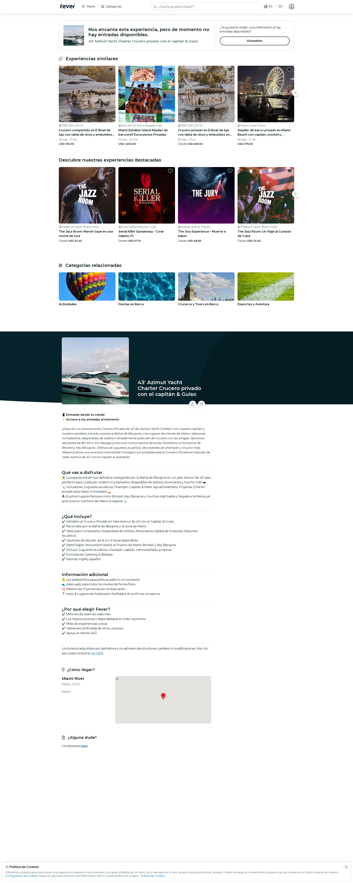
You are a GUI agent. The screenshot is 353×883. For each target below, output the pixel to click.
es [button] (270, 6)
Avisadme (254, 41)
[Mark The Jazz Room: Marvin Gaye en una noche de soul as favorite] (110, 170)
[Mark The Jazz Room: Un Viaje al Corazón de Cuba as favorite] (289, 170)
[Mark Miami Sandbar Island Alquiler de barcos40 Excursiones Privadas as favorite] (170, 69)
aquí (84, 746)
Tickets (253, 402)
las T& (95, 653)
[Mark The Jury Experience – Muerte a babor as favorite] (230, 170)
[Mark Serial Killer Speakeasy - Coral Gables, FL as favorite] (170, 170)
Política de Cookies (152, 875)
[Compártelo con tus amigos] (192, 404)
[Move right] (295, 92)
